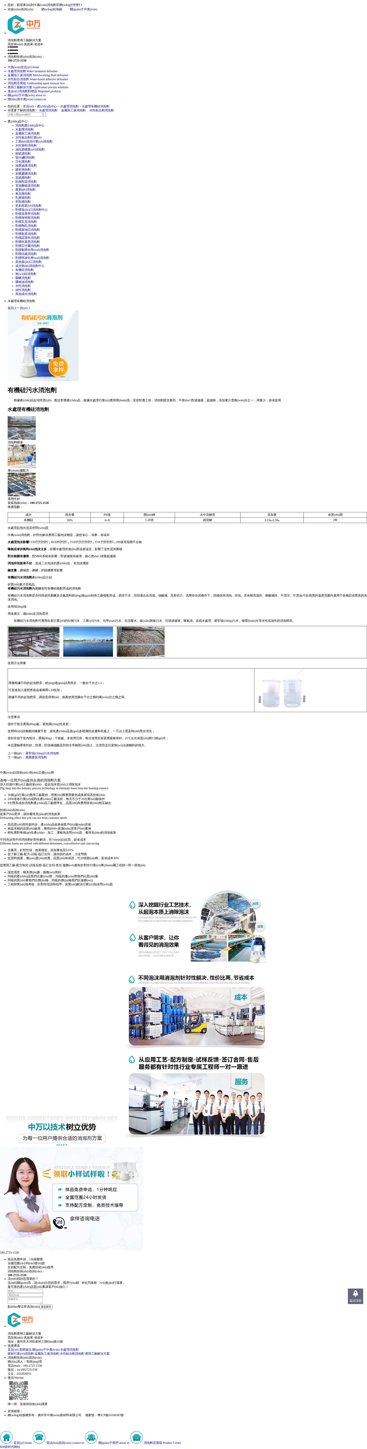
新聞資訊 (25, 1349)
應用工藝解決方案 (97, 1353)
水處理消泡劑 (69, 106)
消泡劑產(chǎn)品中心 (29, 125)
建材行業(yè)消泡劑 (21, 1353)
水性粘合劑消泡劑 (101, 110)
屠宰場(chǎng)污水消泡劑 (42, 753)
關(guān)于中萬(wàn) (83, 9)
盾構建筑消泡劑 (36, 757)
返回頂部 (355, 1300)
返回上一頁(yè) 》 (20, 308)
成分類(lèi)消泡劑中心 (30, 265)
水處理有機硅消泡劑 (95, 106)
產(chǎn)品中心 (47, 106)
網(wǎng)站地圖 (51, 9)
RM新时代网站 (10, 1446)
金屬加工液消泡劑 (73, 110)
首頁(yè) (28, 106)
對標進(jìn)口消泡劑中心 (31, 209)
